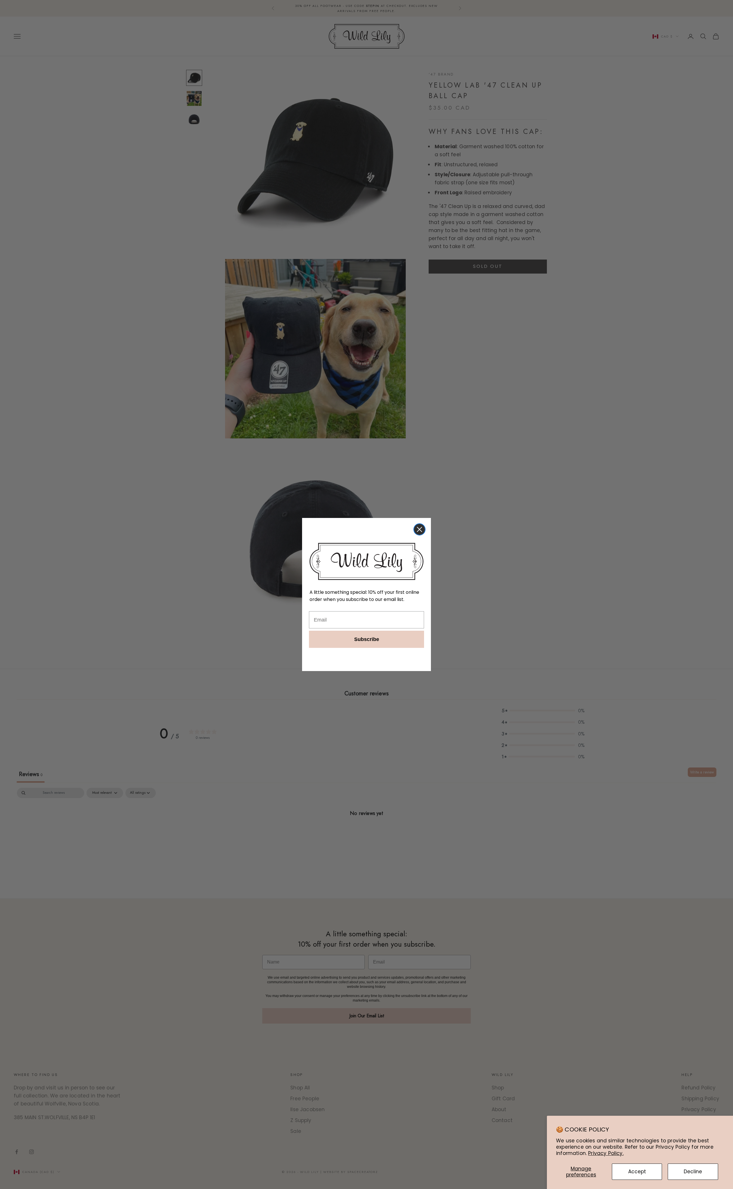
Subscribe (366, 639)
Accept (637, 1171)
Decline (693, 1171)
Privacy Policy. (606, 1153)
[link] (366, 561)
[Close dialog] (419, 529)
